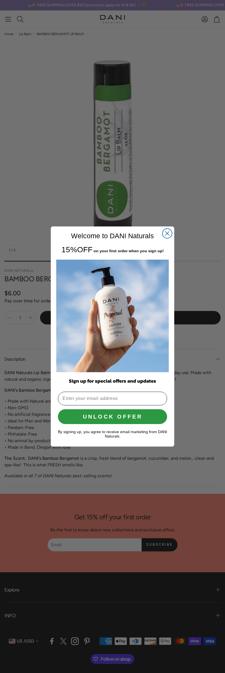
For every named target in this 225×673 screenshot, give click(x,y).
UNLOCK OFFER (112, 417)
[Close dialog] (167, 233)
